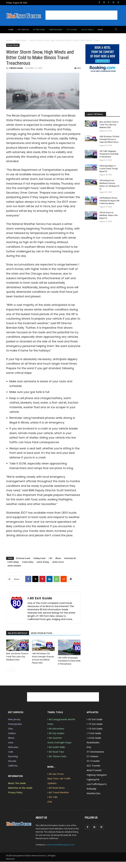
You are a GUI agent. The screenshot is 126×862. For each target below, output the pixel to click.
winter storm (58, 562)
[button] (116, 29)
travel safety (27, 562)
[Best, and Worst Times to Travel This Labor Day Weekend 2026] (17, 645)
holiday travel (39, 558)
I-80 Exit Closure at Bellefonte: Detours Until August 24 (108, 215)
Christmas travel (23, 558)
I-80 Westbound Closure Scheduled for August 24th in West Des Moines (109, 201)
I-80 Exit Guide (16, 68)
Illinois (58, 558)
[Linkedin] (49, 579)
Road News (21, 40)
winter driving (43, 562)
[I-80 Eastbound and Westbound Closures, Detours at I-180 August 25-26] (91, 182)
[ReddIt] (64, 579)
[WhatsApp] (56, 579)
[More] (71, 579)
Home (9, 40)
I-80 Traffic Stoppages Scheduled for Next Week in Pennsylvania (69, 661)
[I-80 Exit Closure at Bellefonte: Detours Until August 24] (91, 215)
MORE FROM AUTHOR (41, 633)
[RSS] (113, 2)
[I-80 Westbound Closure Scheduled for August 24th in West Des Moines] (91, 201)
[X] (118, 2)
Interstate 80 (70, 558)
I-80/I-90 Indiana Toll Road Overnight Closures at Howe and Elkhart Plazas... (109, 139)
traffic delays (13, 562)
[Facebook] (99, 2)
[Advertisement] (81, 15)
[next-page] (13, 670)
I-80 (50, 558)
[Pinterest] (108, 2)
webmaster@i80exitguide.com (60, 844)
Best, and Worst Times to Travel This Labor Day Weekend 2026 (17, 656)
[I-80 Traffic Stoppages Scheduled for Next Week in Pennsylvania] (69, 647)
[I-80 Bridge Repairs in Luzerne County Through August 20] (91, 167)
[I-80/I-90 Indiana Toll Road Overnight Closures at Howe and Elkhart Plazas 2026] (43, 645)
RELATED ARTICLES (17, 633)
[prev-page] (8, 670)
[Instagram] (104, 2)
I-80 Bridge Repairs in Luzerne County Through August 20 (108, 168)
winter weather (14, 565)
